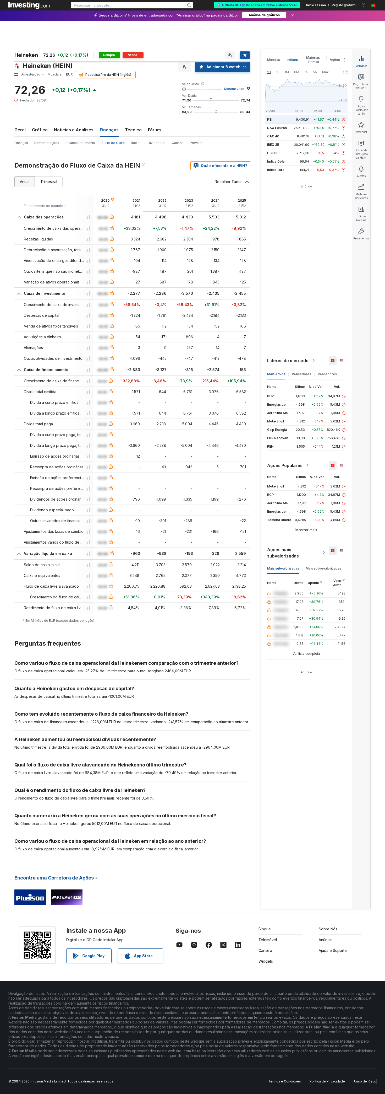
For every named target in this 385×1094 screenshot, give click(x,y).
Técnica (133, 129)
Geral (20, 129)
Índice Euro (275, 170)
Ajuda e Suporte (333, 950)
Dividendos (157, 143)
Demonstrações (46, 143)
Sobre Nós (328, 929)
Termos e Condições (284, 1081)
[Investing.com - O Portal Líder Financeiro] (29, 5)
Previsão (197, 143)
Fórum (154, 129)
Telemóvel (267, 939)
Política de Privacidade (327, 1081)
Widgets (265, 961)
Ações (335, 60)
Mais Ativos (276, 374)
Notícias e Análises (74, 129)
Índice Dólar (276, 161)
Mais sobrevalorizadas (323, 568)
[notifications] (364, 4)
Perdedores (327, 374)
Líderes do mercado (288, 360)
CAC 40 (273, 136)
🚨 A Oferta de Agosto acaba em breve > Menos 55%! (257, 5)
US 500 (272, 153)
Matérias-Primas (313, 60)
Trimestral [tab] (48, 181)
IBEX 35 (273, 145)
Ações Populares (284, 465)
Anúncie (326, 939)
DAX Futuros (277, 128)
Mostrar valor (234, 89)
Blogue (264, 929)
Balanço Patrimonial (80, 143)
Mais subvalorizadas (283, 568)
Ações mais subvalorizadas (283, 553)
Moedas (273, 60)
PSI (269, 119)
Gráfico (40, 129)
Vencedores (301, 374)
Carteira (265, 950)
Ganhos (178, 143)
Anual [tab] (24, 181)
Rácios (136, 143)
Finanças (21, 143)
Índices (292, 60)
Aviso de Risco (365, 1081)
